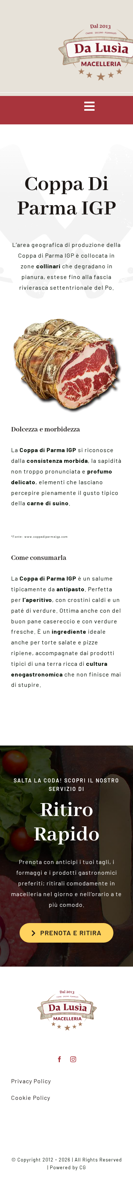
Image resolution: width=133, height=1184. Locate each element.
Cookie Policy (30, 1097)
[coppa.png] (66, 978)
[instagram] (73, 1059)
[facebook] (60, 1059)
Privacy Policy (31, 1080)
